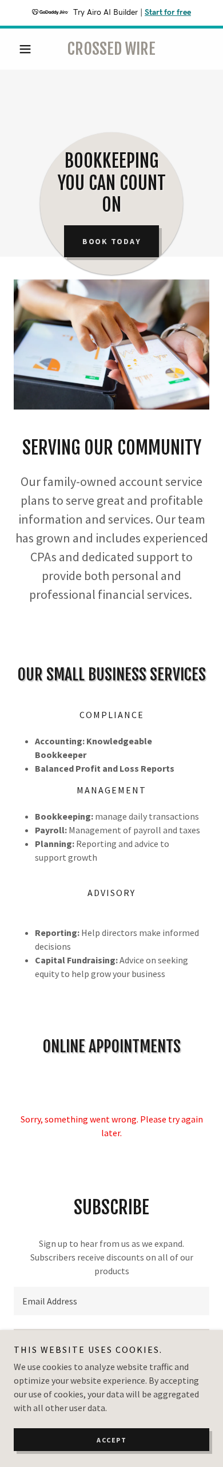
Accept (111, 1440)
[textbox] (111, 1301)
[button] (28, 49)
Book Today (111, 241)
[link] (111, 49)
